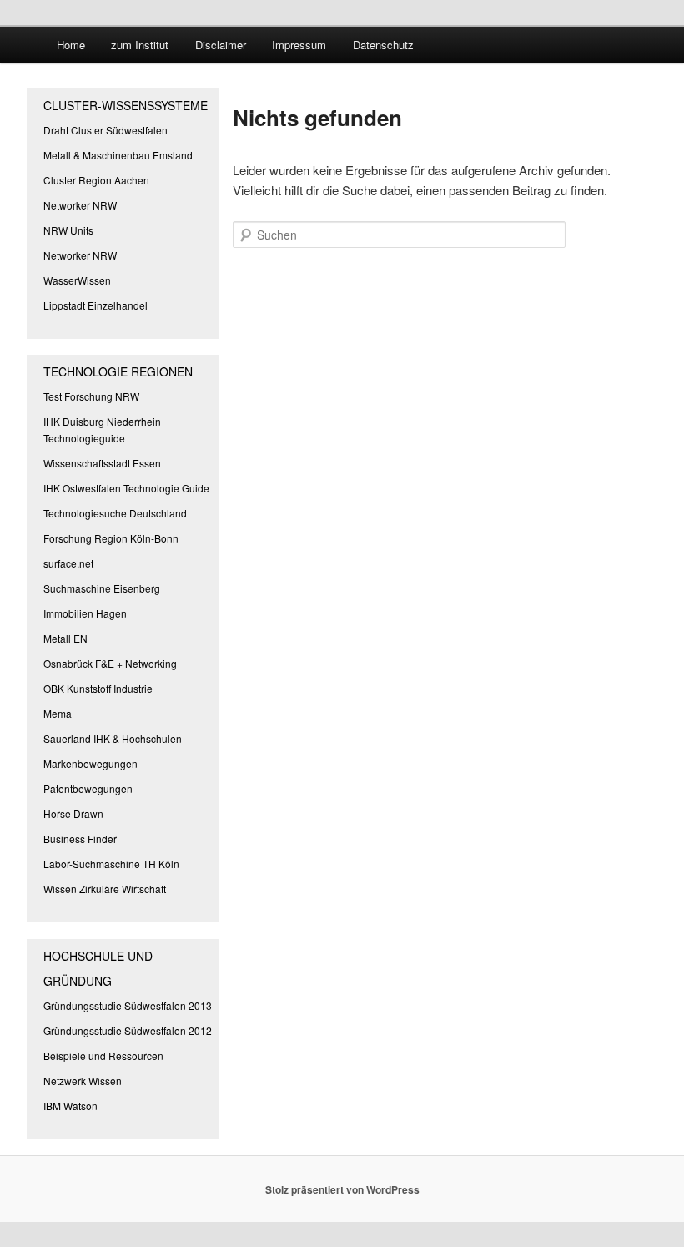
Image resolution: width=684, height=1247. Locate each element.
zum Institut (139, 45)
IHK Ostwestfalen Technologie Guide (126, 488)
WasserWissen (77, 280)
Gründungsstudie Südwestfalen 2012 (127, 1030)
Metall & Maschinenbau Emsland (118, 155)
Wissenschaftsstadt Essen (102, 463)
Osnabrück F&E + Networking (110, 663)
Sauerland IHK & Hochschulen (112, 738)
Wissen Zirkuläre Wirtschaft (104, 888)
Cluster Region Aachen (96, 180)
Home (71, 45)
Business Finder (80, 838)
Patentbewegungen (88, 788)
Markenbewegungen (90, 763)
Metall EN (65, 638)
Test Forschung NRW (91, 396)
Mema (57, 713)
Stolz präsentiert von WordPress (342, 1189)
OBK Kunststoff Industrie (98, 688)
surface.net (68, 563)
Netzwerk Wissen (82, 1080)
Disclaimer (220, 45)
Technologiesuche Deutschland (115, 513)
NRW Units (68, 230)
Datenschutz (383, 45)
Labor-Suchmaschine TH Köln (111, 863)
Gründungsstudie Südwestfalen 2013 (127, 1005)
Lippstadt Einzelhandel (95, 305)
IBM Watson (70, 1105)
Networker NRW (80, 205)
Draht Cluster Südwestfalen (105, 130)
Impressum (299, 45)
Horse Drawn (73, 813)
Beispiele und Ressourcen (103, 1055)
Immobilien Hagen (85, 613)
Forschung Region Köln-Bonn (111, 538)
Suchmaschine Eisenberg (101, 588)
